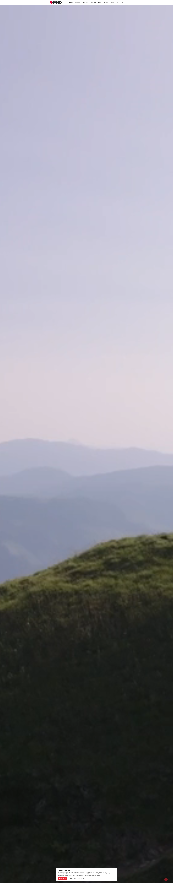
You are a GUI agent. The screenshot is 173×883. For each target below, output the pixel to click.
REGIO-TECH (78, 2)
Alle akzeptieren (62, 878)
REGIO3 (71, 2)
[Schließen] (114, 870)
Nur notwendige (72, 878)
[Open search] (122, 2)
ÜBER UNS (93, 2)
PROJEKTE (86, 2)
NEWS (99, 2)
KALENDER (105, 2)
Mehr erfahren (81, 878)
